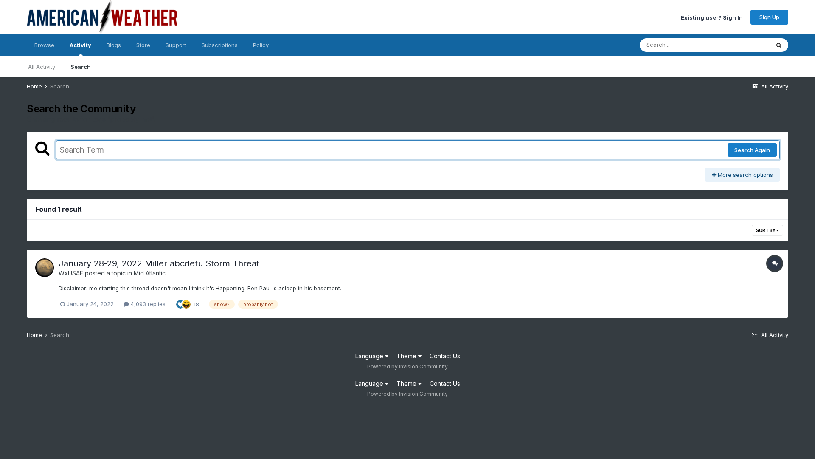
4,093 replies (147, 303)
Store (143, 45)
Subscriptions (220, 45)
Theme (407, 356)
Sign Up (769, 17)
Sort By (766, 230)
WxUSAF (71, 273)
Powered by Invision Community (407, 366)
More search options (744, 174)
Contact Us (445, 356)
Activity (80, 45)
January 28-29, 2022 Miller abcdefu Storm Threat (159, 263)
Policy (261, 45)
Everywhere (743, 45)
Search (80, 66)
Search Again (752, 150)
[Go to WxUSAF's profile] (44, 267)
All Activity (41, 66)
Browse (44, 45)
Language (370, 356)
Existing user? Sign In (712, 17)
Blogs (114, 45)
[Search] (779, 45)
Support (176, 45)
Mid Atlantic (150, 273)
